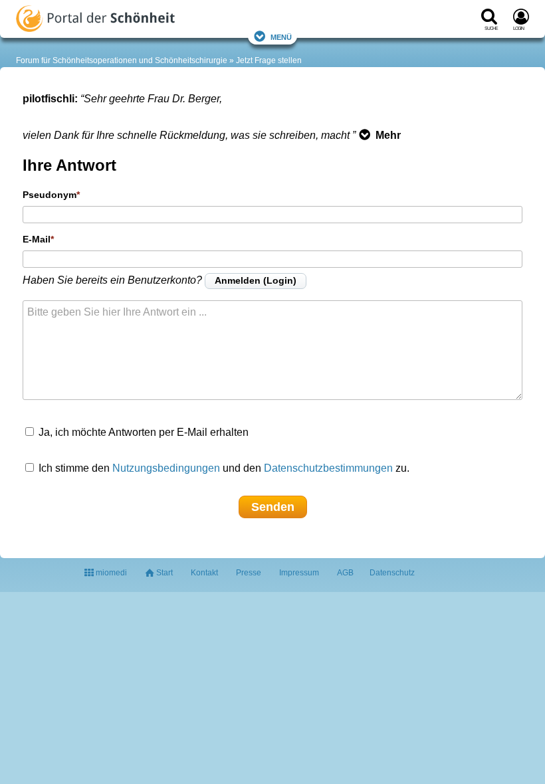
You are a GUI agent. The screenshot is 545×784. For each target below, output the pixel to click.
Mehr (388, 135)
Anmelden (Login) (255, 280)
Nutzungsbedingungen (166, 468)
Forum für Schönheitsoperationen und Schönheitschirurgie (121, 60)
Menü (281, 36)
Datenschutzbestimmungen (328, 468)
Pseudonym (49, 194)
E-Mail (37, 239)
